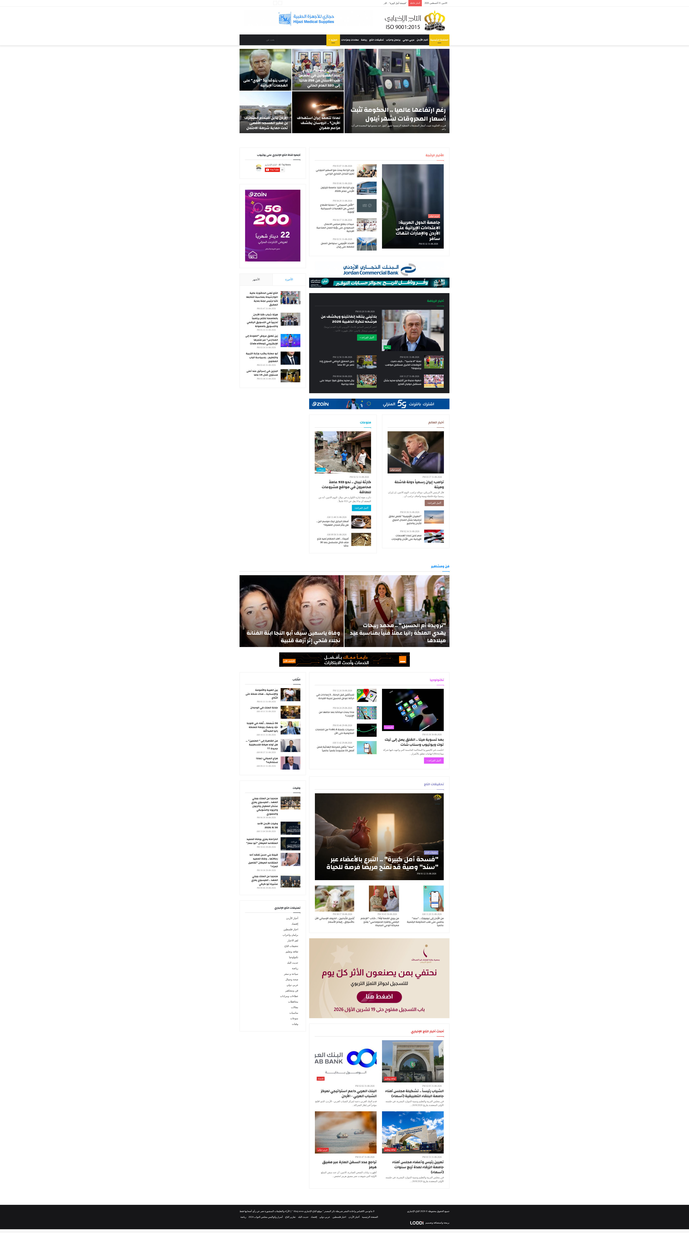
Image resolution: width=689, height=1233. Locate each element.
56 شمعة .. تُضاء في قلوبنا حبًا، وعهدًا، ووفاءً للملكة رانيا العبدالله (262, 727)
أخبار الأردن (422, 40)
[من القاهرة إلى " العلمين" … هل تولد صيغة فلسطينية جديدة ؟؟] (290, 745)
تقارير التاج (290, 1217)
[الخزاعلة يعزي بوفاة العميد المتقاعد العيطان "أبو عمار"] (290, 843)
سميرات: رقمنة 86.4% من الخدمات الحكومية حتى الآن (334, 731)
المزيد (334, 40)
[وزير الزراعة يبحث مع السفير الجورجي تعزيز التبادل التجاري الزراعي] (367, 170)
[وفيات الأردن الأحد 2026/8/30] (290, 828)
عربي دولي (408, 40)
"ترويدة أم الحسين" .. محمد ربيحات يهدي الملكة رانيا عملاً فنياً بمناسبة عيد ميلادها (398, 632)
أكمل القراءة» (434, 503)
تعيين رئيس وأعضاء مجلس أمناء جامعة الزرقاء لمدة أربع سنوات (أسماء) (418, 1167)
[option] (344, 91)
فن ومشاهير (291, 990)
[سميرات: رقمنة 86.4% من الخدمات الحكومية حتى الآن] (367, 730)
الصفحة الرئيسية (439, 40)
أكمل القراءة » (367, 337)
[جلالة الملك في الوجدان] (290, 712)
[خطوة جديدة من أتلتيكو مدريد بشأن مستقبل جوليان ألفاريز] (434, 381)
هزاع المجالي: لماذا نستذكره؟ (267, 760)
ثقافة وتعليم (292, 951)
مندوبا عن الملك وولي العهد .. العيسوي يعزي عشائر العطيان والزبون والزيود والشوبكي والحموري (264, 806)
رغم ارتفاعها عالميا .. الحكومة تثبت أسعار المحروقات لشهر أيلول (398, 114)
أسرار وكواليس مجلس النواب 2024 (266, 1217)
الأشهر (256, 279)
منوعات (294, 1018)
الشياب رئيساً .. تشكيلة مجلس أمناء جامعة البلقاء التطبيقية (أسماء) (414, 1093)
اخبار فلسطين (290, 929)
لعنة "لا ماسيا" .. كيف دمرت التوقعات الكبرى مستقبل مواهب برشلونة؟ (403, 365)
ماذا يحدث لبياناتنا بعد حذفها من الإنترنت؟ (336, 714)
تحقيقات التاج (376, 40)
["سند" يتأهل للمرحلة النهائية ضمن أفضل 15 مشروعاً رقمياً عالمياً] (367, 747)
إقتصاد (295, 924)
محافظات (293, 1001)
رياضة (364, 40)
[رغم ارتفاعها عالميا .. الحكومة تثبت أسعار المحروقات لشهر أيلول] (396, 91)
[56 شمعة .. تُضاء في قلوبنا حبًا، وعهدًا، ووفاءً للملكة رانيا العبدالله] (290, 727)
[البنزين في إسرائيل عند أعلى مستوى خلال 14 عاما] (290, 375)
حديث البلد (292, 962)
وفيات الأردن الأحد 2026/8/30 (267, 825)
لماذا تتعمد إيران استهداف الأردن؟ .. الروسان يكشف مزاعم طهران (318, 123)
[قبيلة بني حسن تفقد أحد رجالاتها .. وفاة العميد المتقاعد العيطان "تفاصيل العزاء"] (290, 859)
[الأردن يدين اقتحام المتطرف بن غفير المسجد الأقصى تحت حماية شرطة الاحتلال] (265, 112)
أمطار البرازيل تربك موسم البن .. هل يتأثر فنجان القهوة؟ (332, 523)
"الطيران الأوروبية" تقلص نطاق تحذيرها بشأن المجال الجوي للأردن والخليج (405, 520)
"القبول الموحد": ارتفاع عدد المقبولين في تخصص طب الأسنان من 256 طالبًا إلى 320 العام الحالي (319, 78)
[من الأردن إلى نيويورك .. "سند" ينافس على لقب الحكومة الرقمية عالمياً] (433, 899)
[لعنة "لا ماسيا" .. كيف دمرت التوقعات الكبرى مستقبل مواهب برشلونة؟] (434, 361)
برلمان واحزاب (393, 40)
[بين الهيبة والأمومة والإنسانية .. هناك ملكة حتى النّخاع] (290, 694)
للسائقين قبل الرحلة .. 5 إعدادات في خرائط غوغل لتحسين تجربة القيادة (335, 696)
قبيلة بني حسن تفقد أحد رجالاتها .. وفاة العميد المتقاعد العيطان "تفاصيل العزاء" (263, 861)
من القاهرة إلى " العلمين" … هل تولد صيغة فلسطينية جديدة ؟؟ (262, 745)
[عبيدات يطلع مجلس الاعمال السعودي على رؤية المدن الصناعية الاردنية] (367, 224)
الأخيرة (289, 279)
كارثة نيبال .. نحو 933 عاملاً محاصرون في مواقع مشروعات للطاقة (346, 487)
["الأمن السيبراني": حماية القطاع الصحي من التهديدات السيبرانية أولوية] (367, 205)
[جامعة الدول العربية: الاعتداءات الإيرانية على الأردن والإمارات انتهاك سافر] (413, 206)
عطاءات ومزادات (350, 40)
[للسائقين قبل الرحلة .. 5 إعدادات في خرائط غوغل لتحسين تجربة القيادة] (367, 695)
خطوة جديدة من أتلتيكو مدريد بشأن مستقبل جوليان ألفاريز (402, 382)
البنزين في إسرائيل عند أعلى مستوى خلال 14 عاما (262, 373)
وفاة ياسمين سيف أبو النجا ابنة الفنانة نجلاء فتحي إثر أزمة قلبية (293, 636)
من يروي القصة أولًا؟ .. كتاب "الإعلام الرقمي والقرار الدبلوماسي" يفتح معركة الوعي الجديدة (380, 922)
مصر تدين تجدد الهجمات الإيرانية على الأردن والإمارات (406, 537)
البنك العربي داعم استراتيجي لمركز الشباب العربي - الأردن (349, 1093)
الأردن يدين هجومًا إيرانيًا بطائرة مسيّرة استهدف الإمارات (379, 3)
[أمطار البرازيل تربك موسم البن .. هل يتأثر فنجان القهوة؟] (361, 522)
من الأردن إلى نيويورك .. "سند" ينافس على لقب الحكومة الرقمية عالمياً (425, 922)
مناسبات (293, 1013)
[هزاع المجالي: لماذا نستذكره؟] (290, 763)
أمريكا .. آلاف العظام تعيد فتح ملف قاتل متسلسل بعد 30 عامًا (333, 542)
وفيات (295, 1024)
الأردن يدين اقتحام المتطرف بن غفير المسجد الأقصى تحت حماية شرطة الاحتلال (266, 123)
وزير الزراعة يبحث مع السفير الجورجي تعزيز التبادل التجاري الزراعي (335, 172)
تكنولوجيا (293, 957)
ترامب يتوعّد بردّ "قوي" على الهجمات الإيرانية (265, 83)
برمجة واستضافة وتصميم (437, 1222)
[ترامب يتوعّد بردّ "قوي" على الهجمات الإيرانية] (265, 70)
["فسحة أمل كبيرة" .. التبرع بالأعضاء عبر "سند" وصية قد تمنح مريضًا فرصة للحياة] (379, 836)
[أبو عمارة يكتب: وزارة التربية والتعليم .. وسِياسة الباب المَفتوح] (290, 358)
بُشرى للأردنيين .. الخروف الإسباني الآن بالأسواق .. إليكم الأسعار (334, 920)
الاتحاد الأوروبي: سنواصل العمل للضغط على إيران (337, 245)
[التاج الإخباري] (416, 20)
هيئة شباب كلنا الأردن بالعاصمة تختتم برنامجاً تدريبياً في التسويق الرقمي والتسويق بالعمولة (262, 320)
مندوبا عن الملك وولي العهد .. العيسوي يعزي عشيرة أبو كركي (264, 880)
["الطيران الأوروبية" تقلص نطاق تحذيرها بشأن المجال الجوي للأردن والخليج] (434, 517)
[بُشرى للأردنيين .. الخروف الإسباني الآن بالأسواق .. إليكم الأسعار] (334, 899)
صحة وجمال (291, 979)
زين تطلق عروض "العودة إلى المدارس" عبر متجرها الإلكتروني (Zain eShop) (261, 340)
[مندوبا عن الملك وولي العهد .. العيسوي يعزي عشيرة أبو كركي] (290, 881)
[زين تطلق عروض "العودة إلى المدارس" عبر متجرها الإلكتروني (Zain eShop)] (290, 340)
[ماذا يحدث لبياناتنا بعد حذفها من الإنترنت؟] (367, 712)
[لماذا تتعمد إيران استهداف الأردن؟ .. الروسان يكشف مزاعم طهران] (318, 112)
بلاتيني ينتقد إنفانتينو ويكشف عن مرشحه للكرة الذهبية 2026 (349, 319)
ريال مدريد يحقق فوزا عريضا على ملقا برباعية (337, 382)
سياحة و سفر (291, 974)
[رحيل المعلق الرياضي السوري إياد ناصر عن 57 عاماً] (367, 361)
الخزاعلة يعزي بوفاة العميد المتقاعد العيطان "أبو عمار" (262, 841)
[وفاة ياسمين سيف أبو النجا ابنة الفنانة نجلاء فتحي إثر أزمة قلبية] (292, 611)
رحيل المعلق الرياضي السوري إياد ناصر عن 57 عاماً (336, 363)
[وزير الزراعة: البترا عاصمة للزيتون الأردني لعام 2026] (367, 188)
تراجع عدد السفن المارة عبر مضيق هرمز (349, 1164)
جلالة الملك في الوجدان (264, 707)
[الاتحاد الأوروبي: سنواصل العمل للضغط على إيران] (367, 244)
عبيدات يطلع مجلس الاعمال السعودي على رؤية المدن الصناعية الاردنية (335, 227)
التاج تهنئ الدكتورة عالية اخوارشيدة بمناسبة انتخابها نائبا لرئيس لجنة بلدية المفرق (262, 299)
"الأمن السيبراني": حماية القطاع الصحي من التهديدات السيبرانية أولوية (337, 208)
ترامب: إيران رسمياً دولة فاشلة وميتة (419, 484)
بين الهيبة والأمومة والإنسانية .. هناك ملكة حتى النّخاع (261, 694)
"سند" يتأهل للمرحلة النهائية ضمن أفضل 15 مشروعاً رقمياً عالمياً (335, 749)
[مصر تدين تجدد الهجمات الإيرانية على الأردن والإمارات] (434, 536)
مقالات (294, 1007)
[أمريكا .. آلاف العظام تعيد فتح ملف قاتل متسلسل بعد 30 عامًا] (361, 539)
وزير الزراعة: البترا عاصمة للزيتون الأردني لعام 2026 (337, 189)
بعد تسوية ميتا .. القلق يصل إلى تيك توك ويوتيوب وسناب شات (414, 742)
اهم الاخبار (292, 940)
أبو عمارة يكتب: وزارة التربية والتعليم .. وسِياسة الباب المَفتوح (262, 357)
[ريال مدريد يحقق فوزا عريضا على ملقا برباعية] (367, 381)
